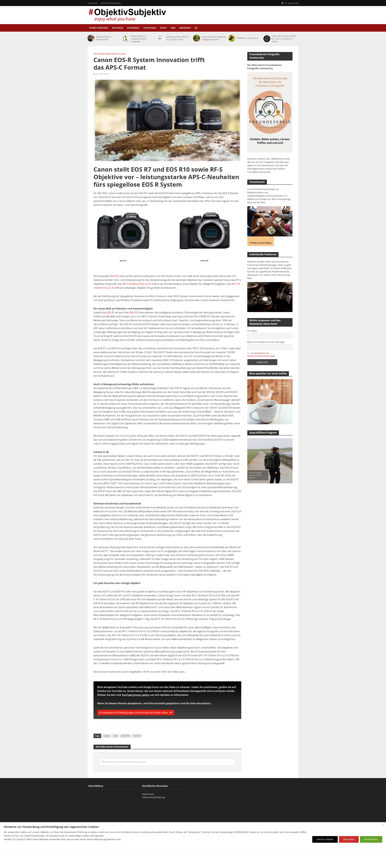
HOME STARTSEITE (98, 27)
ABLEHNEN (348, 839)
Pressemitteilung (116, 53)
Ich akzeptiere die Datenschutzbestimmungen (261, 354)
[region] (193, 836)
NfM (173, 27)
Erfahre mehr (11, 846)
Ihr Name (252, 330)
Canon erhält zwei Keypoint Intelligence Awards (213, 38)
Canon (106, 735)
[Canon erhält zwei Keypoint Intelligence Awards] (196, 38)
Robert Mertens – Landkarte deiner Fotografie (139, 39)
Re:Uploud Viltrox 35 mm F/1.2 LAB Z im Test (177, 38)
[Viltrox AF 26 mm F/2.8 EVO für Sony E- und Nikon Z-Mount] (266, 38)
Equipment (133, 27)
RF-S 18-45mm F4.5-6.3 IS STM (139, 284)
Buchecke (117, 27)
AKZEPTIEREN (371, 839)
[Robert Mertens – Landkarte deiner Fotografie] (126, 38)
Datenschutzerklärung (111, 3)
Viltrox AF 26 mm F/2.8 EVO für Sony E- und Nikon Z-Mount (284, 39)
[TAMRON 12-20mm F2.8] (231, 38)
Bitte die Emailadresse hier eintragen (266, 342)
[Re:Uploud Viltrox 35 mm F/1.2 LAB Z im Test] (161, 38)
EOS (116, 735)
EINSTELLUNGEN (325, 839)
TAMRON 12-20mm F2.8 (247, 38)
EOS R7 (110, 312)
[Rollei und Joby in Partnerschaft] (90, 38)
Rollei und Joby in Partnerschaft (103, 38)
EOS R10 (114, 276)
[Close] (383, 825)
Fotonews (99, 53)
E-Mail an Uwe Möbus (261, 243)
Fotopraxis (149, 27)
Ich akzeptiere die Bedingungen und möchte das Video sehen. (134, 712)
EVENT (163, 27)
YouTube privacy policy (135, 695)
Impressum (92, 3)
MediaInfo (185, 27)
